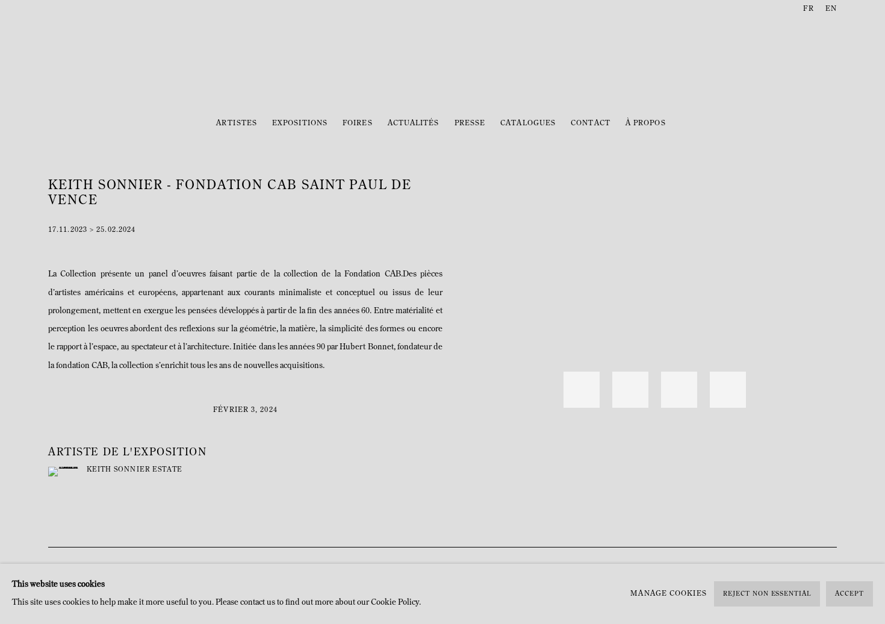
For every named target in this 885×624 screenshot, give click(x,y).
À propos (646, 123)
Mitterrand (442, 64)
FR (808, 9)
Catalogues (528, 123)
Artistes (236, 123)
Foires (358, 123)
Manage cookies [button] (668, 593)
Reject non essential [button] (767, 594)
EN (831, 9)
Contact (590, 123)
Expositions (300, 123)
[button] (582, 390)
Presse (470, 123)
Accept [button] (849, 594)
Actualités (413, 123)
